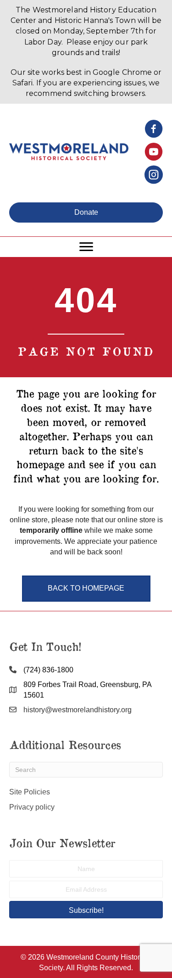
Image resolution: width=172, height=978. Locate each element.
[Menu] (86, 247)
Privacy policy (32, 807)
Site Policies (29, 792)
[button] (86, 212)
